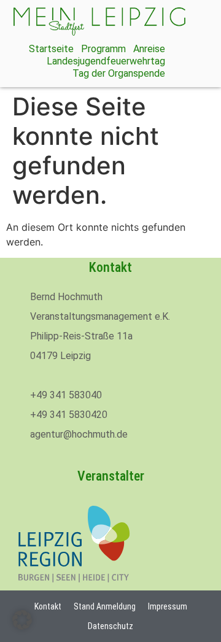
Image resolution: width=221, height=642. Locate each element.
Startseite (51, 49)
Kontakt (47, 606)
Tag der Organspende (118, 73)
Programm (103, 49)
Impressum (167, 606)
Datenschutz (110, 626)
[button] (22, 620)
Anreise (149, 49)
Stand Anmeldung (105, 606)
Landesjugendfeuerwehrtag (106, 61)
